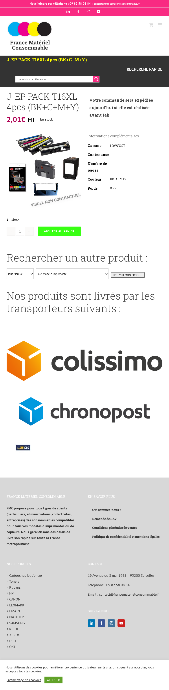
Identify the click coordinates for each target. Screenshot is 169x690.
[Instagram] (111, 623)
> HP (10, 593)
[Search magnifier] (96, 79)
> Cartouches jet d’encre (24, 575)
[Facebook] (101, 623)
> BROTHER (15, 617)
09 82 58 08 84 (118, 585)
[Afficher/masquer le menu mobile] (160, 24)
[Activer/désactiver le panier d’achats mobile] (151, 24)
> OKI (11, 646)
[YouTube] (121, 623)
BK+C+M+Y (118, 179)
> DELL (12, 641)
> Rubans (14, 587)
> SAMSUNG (16, 623)
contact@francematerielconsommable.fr (117, 3)
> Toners (13, 581)
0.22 (113, 188)
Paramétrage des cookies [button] (24, 680)
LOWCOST (117, 145)
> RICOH (13, 629)
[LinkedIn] (91, 623)
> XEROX (13, 635)
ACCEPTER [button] (53, 680)
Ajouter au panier (59, 231)
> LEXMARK (15, 605)
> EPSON (13, 611)
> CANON (13, 599)
